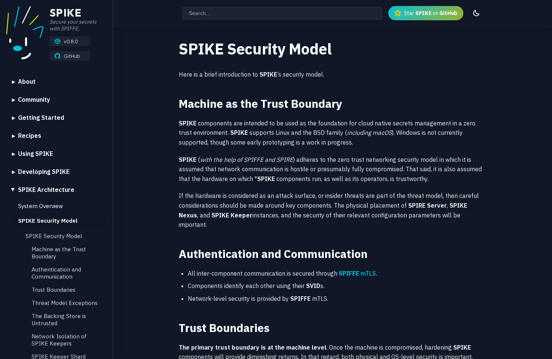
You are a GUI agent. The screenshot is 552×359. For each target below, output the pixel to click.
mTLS (357, 273)
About (27, 81)
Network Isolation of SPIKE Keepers (59, 340)
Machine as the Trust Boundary (59, 253)
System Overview (40, 206)
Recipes (29, 135)
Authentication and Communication (56, 273)
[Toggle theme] (476, 13)
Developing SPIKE (43, 171)
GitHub (72, 56)
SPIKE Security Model (48, 220)
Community (34, 99)
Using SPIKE (35, 153)
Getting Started (41, 117)
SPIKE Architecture (46, 189)
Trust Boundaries (53, 289)
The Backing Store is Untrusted (59, 319)
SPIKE (65, 12)
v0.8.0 (71, 41)
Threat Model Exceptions (65, 302)
